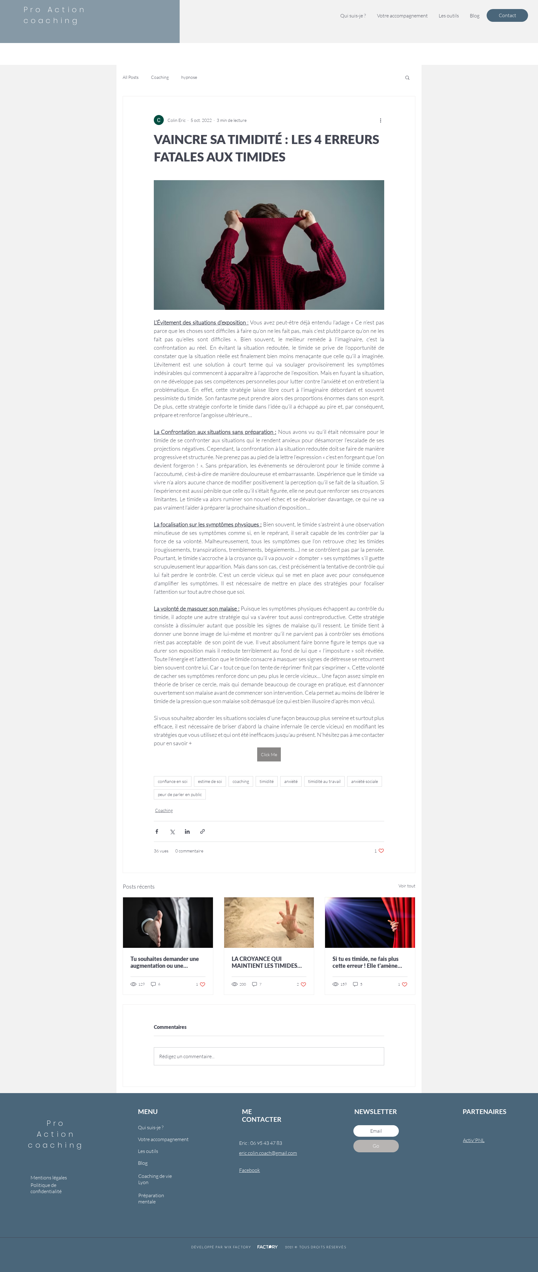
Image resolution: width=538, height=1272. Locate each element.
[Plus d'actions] (380, 120)
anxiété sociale (364, 781)
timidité (267, 781)
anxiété (291, 781)
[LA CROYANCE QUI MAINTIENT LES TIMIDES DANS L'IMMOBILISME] (269, 922)
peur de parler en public (180, 794)
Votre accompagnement (159, 1139)
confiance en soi (172, 781)
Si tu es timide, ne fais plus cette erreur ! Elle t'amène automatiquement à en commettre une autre (366, 962)
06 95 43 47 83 (266, 1143)
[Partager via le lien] (202, 831)
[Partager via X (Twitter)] (172, 831)
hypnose (189, 77)
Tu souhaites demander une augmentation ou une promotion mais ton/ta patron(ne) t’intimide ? (164, 962)
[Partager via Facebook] (157, 831)
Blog (143, 1163)
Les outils (148, 1151)
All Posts (131, 77)
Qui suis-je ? (150, 1127)
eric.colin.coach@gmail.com (268, 1153)
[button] (448, 15)
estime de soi (210, 781)
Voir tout (407, 885)
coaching (241, 781)
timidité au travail (324, 781)
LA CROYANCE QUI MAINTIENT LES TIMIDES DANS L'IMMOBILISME (264, 962)
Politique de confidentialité (46, 1188)
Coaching (160, 77)
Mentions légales (49, 1177)
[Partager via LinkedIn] (187, 831)
